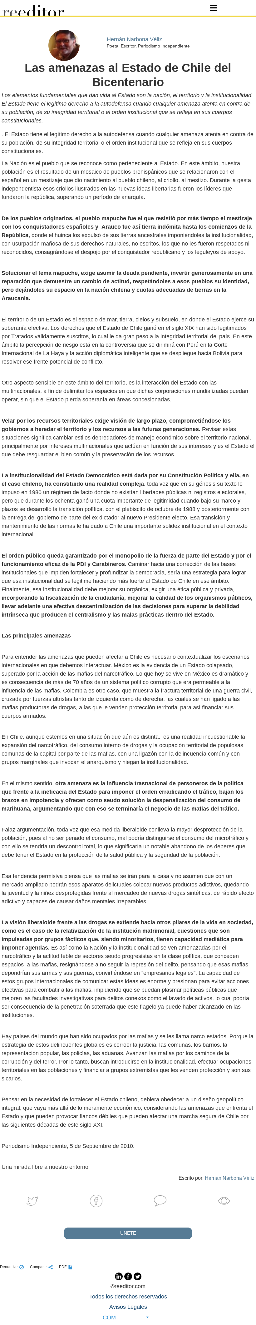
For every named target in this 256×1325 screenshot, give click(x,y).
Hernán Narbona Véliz (229, 1178)
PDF (62, 1267)
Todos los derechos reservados (128, 1296)
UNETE (128, 1233)
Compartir (38, 1267)
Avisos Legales (128, 1307)
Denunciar (9, 1267)
